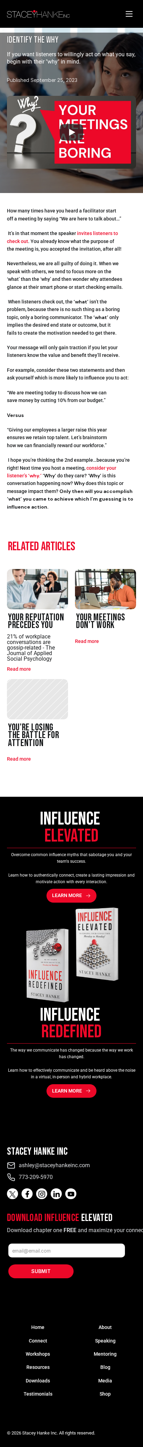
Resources (38, 1367)
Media (105, 1380)
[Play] (71, 132)
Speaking (105, 1341)
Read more (19, 669)
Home (37, 1327)
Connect (38, 1341)
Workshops (38, 1354)
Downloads (38, 1380)
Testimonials (38, 1394)
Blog (105, 1367)
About (105, 1327)
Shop (105, 1394)
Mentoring (105, 1354)
